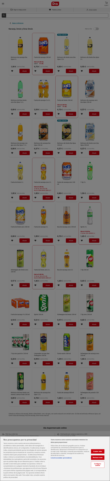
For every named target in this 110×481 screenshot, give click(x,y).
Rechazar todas (98, 457)
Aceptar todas (97, 451)
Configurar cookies (97, 464)
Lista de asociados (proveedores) (61, 458)
